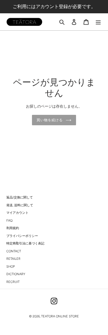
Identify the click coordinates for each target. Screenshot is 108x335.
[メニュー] (98, 22)
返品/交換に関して (19, 197)
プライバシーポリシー (22, 236)
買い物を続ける (50, 120)
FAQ (9, 220)
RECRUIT (13, 282)
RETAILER (13, 259)
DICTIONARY (15, 274)
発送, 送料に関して (19, 205)
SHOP (10, 266)
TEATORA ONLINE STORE (60, 316)
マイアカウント (17, 213)
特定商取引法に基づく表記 (25, 243)
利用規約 (12, 228)
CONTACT (13, 251)
